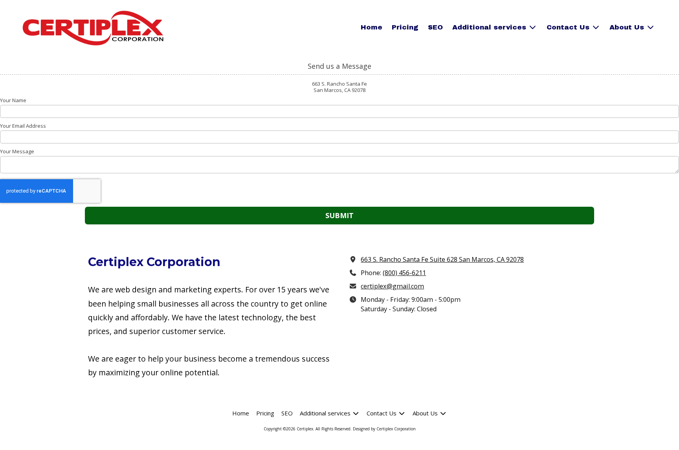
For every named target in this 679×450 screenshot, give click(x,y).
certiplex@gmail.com (392, 286)
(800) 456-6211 (404, 272)
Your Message (17, 151)
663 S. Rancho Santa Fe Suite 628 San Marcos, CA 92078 (442, 259)
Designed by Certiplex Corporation (384, 429)
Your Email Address (23, 126)
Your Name (13, 100)
